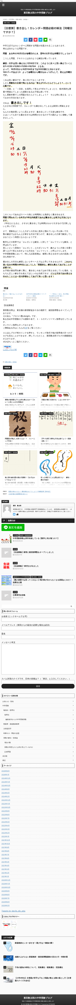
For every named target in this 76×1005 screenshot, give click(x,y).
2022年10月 (5, 807)
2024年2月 (5, 796)
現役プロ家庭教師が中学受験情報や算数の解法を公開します (38, 1001)
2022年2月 (5, 833)
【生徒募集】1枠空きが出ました (26, 566)
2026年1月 (5, 775)
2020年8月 (5, 895)
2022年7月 (5, 818)
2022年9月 (5, 811)
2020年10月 (5, 887)
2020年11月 (5, 884)
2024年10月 (5, 786)
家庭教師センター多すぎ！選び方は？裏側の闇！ (34, 943)
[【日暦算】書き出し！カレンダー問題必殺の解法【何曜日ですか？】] (40, 40)
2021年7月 (5, 855)
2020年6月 (5, 902)
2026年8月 (5, 771)
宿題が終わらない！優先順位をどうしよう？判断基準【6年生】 (29, 491)
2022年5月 (5, 822)
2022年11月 (5, 804)
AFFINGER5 (51, 1004)
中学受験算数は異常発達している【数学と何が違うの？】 (36, 538)
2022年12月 (5, 800)
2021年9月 (5, 847)
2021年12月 (5, 840)
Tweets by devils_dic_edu (13, 911)
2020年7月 (5, 898)
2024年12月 (5, 778)
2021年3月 (5, 869)
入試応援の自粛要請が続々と (18, 494)
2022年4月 (5, 826)
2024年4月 (5, 793)
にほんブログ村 (10, 349)
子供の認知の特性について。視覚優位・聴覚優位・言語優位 (39, 967)
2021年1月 (5, 876)
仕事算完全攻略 (19, 595)
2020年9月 (5, 891)
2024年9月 (5, 789)
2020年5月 (5, 906)
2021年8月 (5, 851)
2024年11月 (5, 782)
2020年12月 (5, 880)
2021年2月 (5, 873)
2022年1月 (5, 836)
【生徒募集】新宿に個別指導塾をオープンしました (33, 552)
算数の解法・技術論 (11, 362)
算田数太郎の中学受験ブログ (38, 12)
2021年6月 (5, 858)
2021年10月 (5, 844)
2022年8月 (5, 815)
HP (26, 328)
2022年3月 (5, 829)
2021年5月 (5, 862)
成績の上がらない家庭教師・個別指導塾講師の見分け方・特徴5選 (41, 957)
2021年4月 (5, 866)
